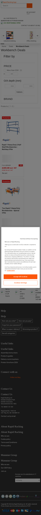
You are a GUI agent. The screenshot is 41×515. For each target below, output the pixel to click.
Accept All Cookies (20, 277)
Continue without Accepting (29, 238)
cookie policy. (11, 270)
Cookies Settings (20, 283)
